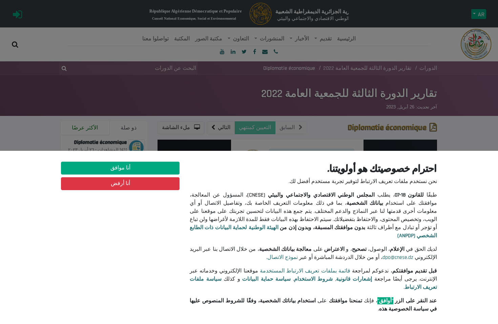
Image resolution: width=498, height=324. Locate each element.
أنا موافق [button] (120, 167)
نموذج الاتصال (282, 257)
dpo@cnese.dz (397, 257)
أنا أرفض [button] (120, 183)
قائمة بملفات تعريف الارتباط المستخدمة (305, 271)
